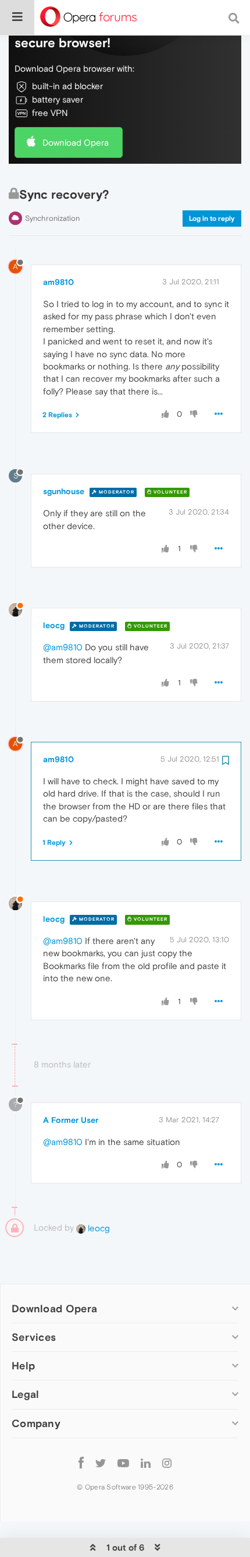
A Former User (70, 1120)
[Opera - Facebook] (81, 1463)
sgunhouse (63, 491)
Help (23, 1365)
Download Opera (75, 142)
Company (36, 1423)
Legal (26, 1394)
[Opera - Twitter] (101, 1463)
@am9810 (63, 647)
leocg (54, 625)
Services (34, 1337)
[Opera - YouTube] (123, 1463)
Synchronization (52, 218)
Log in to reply (212, 218)
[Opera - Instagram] (166, 1463)
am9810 (58, 282)
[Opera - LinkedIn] (145, 1463)
